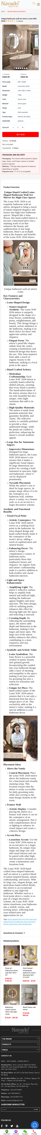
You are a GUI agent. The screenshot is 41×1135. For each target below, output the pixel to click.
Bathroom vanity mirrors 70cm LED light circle (11, 1010)
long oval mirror (29, 922)
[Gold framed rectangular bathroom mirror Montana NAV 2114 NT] (29, 955)
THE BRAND (7, 1039)
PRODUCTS (6, 1044)
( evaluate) (19, 21)
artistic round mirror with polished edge (17, 924)
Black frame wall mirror (29, 1008)
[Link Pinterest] (6, 1127)
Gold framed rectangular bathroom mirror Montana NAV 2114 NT (29, 972)
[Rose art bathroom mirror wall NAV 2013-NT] (12, 955)
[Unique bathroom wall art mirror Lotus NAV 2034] (20, 47)
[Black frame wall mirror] (29, 994)
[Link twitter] (12, 1127)
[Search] (33, 3)
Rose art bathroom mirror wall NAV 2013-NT (11, 971)
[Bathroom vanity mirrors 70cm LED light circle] (12, 994)
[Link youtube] (17, 1127)
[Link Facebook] (1, 1127)
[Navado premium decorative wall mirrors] (10, 4)
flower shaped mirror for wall (18, 919)
